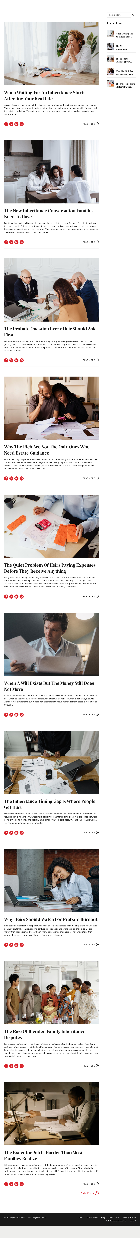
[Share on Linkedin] (16, 124)
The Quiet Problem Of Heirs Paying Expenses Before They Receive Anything (50, 568)
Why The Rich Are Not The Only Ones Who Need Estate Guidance (47, 450)
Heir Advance (114, 1218)
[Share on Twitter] (11, 124)
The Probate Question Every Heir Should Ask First (50, 332)
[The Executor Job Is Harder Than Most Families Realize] (51, 1113)
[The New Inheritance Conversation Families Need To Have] (51, 171)
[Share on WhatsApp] (22, 124)
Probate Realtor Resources (116, 1221)
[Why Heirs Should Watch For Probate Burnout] (51, 880)
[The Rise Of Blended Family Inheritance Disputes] (51, 992)
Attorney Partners (129, 1218)
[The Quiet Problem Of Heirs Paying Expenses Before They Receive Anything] (51, 526)
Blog (103, 1218)
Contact (133, 1221)
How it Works (92, 1218)
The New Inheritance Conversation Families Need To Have (49, 213)
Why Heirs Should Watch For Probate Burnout (50, 919)
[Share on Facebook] (6, 124)
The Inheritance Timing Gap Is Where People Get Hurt (49, 804)
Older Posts (87, 1193)
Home (81, 1218)
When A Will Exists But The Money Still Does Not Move (49, 686)
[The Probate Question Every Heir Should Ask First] (51, 290)
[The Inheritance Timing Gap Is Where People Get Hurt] (51, 762)
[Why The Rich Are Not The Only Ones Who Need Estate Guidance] (51, 408)
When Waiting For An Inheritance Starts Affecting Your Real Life (44, 95)
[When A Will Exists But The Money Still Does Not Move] (51, 644)
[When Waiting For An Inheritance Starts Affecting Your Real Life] (51, 53)
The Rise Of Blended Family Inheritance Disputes (44, 1034)
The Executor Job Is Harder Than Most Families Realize (43, 1155)
